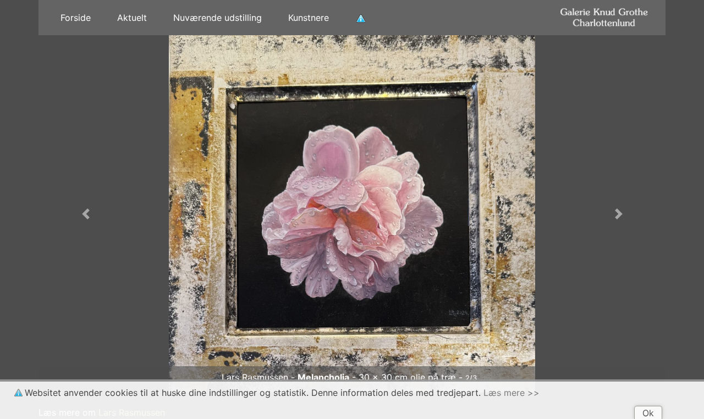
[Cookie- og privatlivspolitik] (361, 18)
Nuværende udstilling (217, 17)
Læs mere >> (511, 392)
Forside (76, 17)
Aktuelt (132, 17)
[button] (85, 214)
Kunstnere (308, 17)
